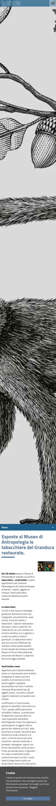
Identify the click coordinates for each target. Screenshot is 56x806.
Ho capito (28, 798)
